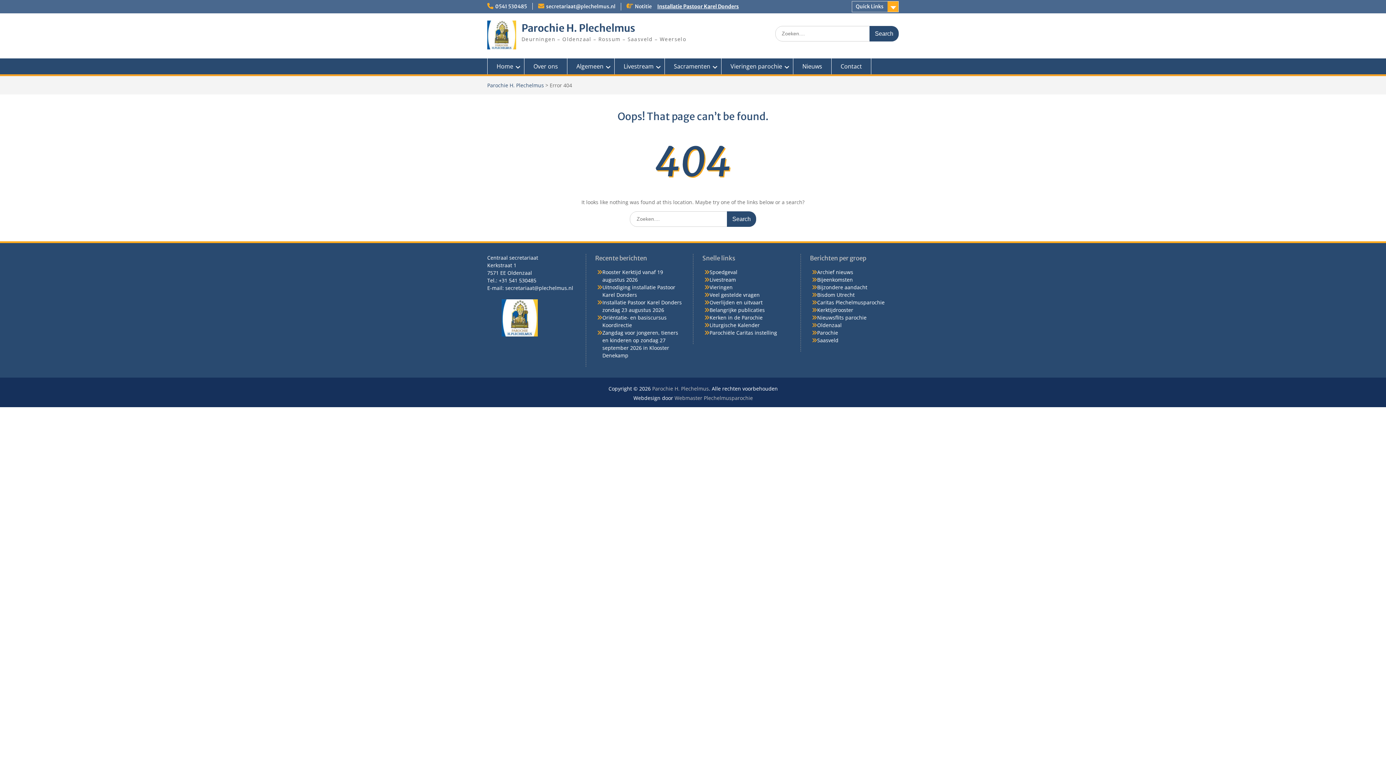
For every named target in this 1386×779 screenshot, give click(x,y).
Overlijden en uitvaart (736, 302)
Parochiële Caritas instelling (743, 332)
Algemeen (589, 66)
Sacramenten (692, 66)
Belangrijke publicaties (737, 310)
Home (505, 66)
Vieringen (721, 287)
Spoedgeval (723, 272)
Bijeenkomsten (835, 279)
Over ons (545, 66)
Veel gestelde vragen (735, 294)
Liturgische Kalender (735, 325)
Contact (851, 66)
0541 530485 (511, 6)
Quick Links (870, 6)
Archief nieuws (835, 272)
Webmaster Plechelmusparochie (714, 398)
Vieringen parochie (756, 66)
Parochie (827, 332)
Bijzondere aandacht (842, 287)
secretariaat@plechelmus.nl (580, 6)
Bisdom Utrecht (836, 294)
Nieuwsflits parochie (842, 317)
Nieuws (812, 66)
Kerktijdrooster (835, 310)
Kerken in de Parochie (736, 317)
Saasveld (827, 340)
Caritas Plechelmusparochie (851, 302)
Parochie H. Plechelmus (578, 28)
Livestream (639, 66)
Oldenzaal (829, 325)
